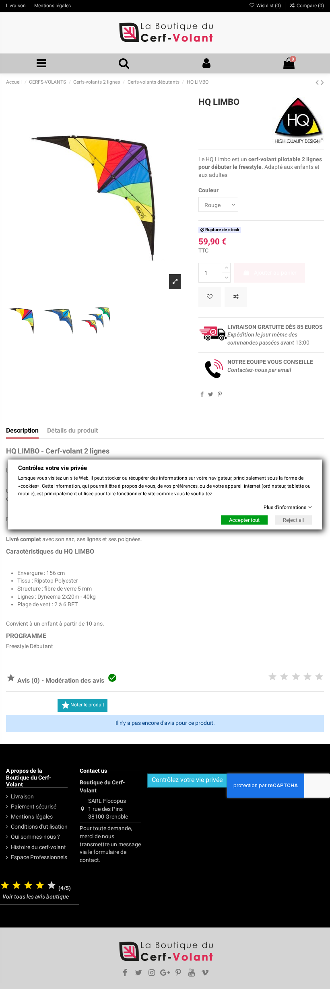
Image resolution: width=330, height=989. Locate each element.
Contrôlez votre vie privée (187, 780)
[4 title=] (40, 886)
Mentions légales (32, 816)
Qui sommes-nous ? (35, 836)
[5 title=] (51, 886)
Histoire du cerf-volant (38, 847)
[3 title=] (28, 886)
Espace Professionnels (39, 857)
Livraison (22, 796)
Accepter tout (244, 520)
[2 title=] (16, 886)
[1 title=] (5, 886)
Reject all (293, 520)
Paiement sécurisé (33, 806)
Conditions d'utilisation (39, 826)
